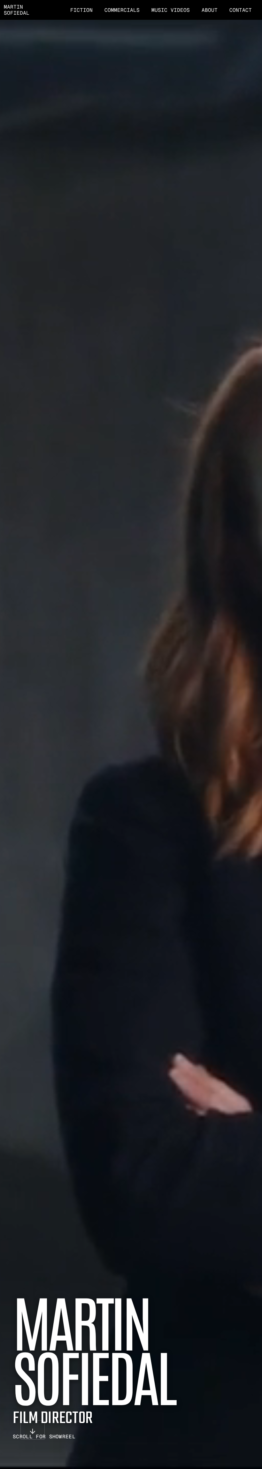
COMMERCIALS (122, 10)
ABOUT (210, 10)
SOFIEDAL (16, 13)
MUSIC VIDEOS (170, 10)
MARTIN (13, 7)
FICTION (81, 10)
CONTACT (240, 10)
